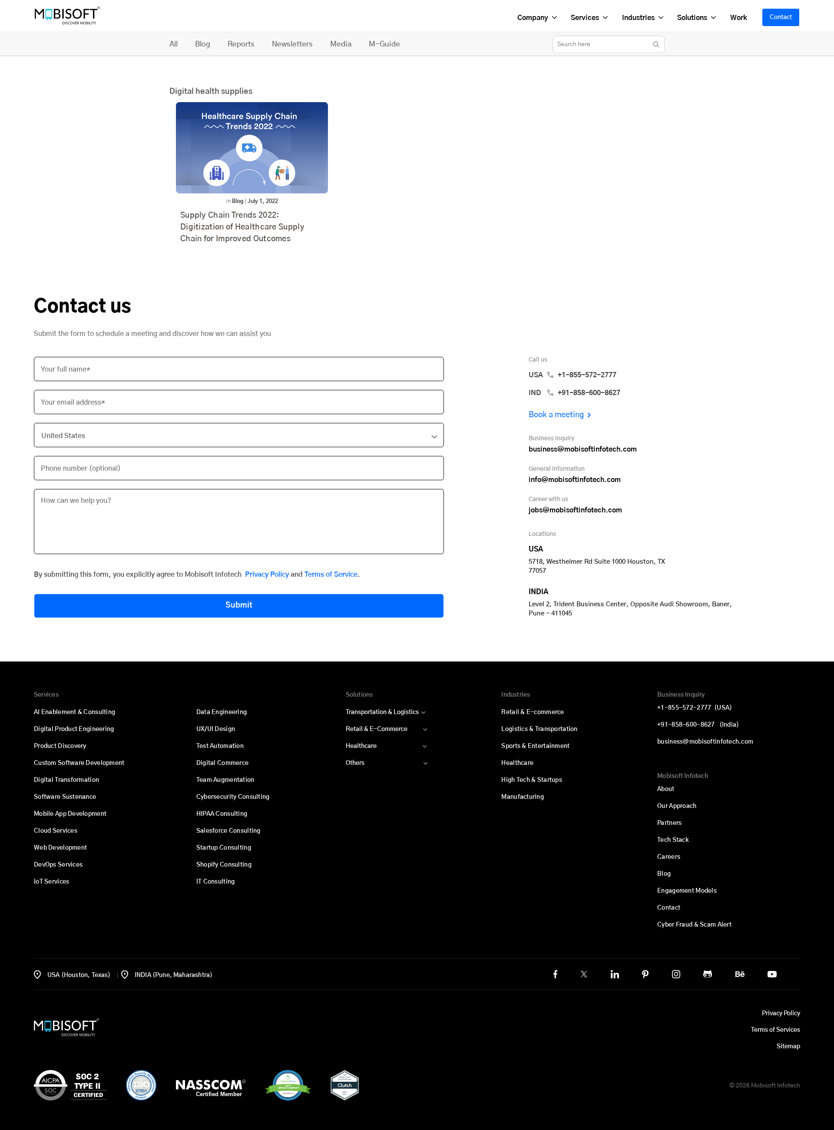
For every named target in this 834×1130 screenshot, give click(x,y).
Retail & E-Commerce (376, 729)
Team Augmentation (225, 780)
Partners (669, 823)
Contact (781, 17)
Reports (241, 44)
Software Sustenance (65, 797)
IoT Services (51, 882)
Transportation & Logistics (382, 712)
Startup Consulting (223, 848)
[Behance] (740, 974)
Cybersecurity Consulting (233, 797)
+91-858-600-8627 (698, 725)
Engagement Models (687, 891)
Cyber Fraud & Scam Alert (694, 925)
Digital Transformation (66, 780)
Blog (202, 44)
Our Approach (676, 806)
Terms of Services (775, 1030)
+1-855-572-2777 (694, 708)
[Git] (707, 973)
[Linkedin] (615, 974)
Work (738, 17)
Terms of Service (330, 574)
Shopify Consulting (224, 865)
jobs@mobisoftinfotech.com (575, 510)
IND (574, 392)
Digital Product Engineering (74, 729)
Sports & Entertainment (535, 746)
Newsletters (292, 44)
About (665, 789)
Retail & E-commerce (532, 712)
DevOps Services (58, 865)
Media (340, 44)
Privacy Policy (267, 574)
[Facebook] (555, 974)
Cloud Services (55, 831)
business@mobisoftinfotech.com (583, 449)
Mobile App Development (70, 814)
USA (572, 375)
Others (355, 763)
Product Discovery (60, 746)
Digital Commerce (222, 763)
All (173, 44)
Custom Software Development (79, 763)
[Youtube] (772, 974)
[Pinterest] (645, 974)
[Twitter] (583, 973)
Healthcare (361, 746)
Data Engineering (221, 712)
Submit (238, 605)
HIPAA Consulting (221, 814)
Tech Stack (673, 840)
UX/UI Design (215, 729)
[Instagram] (676, 974)
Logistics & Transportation (539, 729)
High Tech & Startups (531, 780)
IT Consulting (215, 882)
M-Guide (384, 44)
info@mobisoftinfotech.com (575, 479)
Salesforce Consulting (228, 831)
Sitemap (788, 1047)
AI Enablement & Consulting (74, 712)
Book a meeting (556, 415)
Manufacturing (522, 797)
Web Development (60, 848)
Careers (668, 857)
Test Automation (220, 746)
